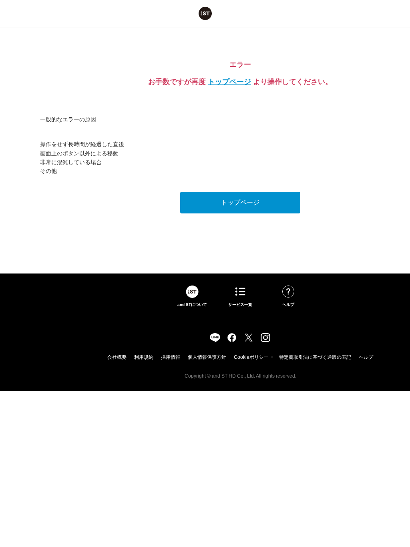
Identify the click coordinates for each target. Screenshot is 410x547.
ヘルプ (366, 357)
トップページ (229, 82)
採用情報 (170, 357)
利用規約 (143, 357)
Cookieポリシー (251, 357)
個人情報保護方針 (207, 357)
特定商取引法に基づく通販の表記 (315, 357)
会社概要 (117, 357)
